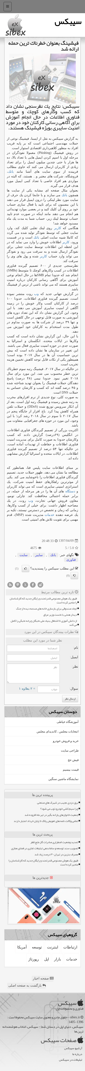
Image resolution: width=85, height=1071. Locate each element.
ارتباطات (70, 947)
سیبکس (68, 21)
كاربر (57, 228)
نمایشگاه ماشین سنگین (63, 779)
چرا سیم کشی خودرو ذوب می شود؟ (59, 809)
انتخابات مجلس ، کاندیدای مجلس (58, 731)
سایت (24, 555)
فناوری (71, 559)
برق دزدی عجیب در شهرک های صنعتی (57, 802)
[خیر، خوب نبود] (74, 575)
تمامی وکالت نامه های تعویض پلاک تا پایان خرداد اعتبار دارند (46, 821)
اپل (46, 959)
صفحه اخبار (41, 978)
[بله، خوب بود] (25, 568)
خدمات (49, 515)
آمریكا (22, 947)
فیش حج (73, 760)
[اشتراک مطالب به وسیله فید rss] (10, 584)
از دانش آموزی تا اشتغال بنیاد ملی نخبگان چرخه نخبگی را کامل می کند (44, 623)
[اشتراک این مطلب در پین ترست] (17, 584)
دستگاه (70, 491)
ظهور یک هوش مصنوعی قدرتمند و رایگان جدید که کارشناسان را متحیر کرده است (43, 600)
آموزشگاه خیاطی (68, 722)
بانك (11, 171)
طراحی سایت (70, 750)
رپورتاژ (33, 959)
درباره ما (77, 1054)
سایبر (39, 555)
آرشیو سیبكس (73, 1048)
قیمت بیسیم (71, 769)
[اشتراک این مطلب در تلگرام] (40, 584)
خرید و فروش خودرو (66, 741)
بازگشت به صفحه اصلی (25, 985)
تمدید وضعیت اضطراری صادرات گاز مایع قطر (54, 842)
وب (36, 294)
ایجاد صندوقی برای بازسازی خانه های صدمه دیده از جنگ (46, 608)
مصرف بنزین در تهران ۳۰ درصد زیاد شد (56, 854)
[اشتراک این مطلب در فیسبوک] (33, 584)
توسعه (37, 947)
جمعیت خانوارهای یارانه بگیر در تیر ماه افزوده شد (51, 815)
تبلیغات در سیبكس (70, 1060)
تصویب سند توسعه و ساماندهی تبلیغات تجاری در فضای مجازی (44, 848)
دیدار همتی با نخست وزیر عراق (60, 614)
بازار (57, 959)
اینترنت (52, 947)
